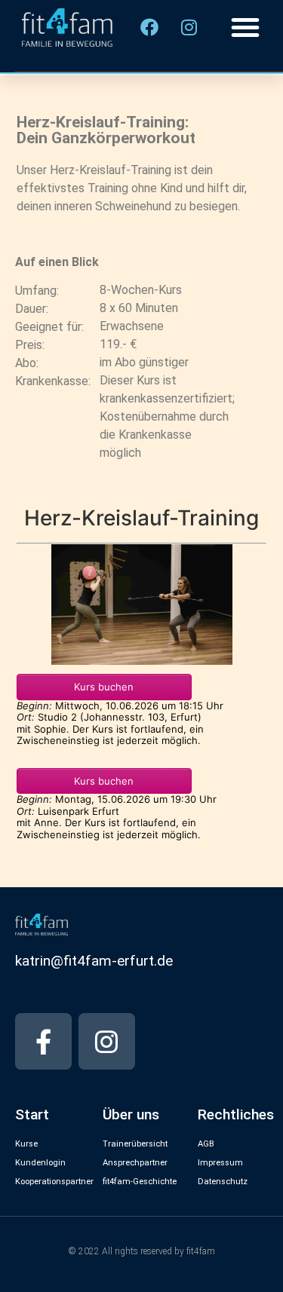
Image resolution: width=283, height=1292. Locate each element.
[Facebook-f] (43, 1041)
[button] (245, 27)
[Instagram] (106, 1041)
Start (32, 1114)
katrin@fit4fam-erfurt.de (94, 960)
